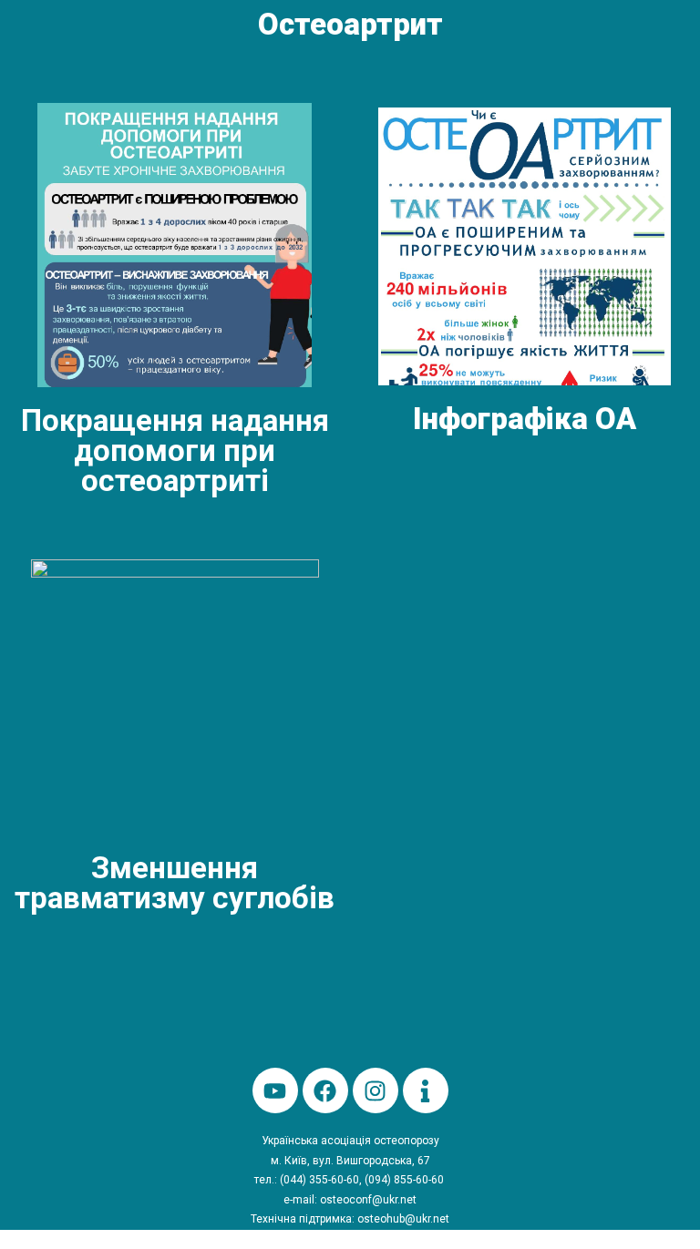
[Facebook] (325, 1090)
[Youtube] (275, 1090)
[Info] (425, 1090)
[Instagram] (375, 1090)
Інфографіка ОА (524, 418)
